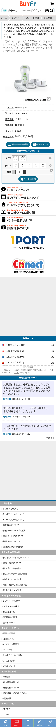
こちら (16, 373)
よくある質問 (9, 660)
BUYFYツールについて (13, 514)
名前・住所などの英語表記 (15, 585)
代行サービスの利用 (12, 579)
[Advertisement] (28, 307)
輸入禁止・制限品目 (12, 568)
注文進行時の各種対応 (13, 547)
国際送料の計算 (10, 617)
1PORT (6, 709)
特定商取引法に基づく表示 (15, 693)
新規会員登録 (9, 633)
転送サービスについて (13, 541)
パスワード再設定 (11, 644)
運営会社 (7, 698)
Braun (18, 130)
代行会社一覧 (9, 612)
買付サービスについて (13, 536)
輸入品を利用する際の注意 (15, 574)
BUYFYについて (10, 509)
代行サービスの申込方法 (14, 530)
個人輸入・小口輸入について (16, 557)
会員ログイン (9, 639)
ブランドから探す (11, 606)
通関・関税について (12, 563)
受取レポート (9, 623)
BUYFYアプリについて (13, 519)
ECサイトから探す (11, 601)
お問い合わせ (9, 666)
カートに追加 (30, 179)
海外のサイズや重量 (12, 590)
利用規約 (7, 677)
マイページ (8, 650)
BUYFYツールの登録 (12, 655)
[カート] (52, 3)
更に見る (50, 438)
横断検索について (11, 525)
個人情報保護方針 (11, 682)
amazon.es (21, 113)
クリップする (42, 144)
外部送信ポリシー (11, 687)
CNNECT (7, 714)
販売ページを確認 (20, 144)
